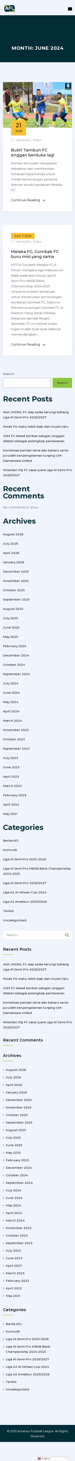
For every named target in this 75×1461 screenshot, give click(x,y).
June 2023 (11, 767)
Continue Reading (25, 200)
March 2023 (12, 786)
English (45, 1458)
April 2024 (11, 711)
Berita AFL (23, 140)
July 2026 (10, 543)
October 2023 (14, 739)
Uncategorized (14, 920)
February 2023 (14, 795)
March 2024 (12, 720)
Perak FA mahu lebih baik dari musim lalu (35, 426)
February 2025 (14, 646)
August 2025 (13, 609)
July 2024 (10, 683)
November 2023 (16, 730)
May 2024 (10, 702)
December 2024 (16, 655)
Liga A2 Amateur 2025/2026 (25, 901)
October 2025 (14, 590)
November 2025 (16, 581)
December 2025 (16, 571)
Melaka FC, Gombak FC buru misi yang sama (35, 254)
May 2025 (10, 637)
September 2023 (16, 748)
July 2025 (10, 618)
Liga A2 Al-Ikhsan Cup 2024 (24, 892)
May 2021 (10, 814)
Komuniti (10, 850)
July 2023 (10, 758)
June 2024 (11, 693)
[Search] (67, 934)
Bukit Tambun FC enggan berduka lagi (32, 152)
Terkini (37, 140)
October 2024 (14, 665)
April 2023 (11, 776)
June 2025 (11, 627)
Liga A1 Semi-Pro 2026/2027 (24, 883)
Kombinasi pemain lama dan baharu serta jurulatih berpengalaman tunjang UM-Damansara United (35, 455)
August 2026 (13, 534)
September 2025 (16, 599)
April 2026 (11, 553)
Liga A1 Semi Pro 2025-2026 (24, 859)
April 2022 (11, 804)
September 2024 (16, 674)
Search (8, 374)
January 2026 (13, 562)
